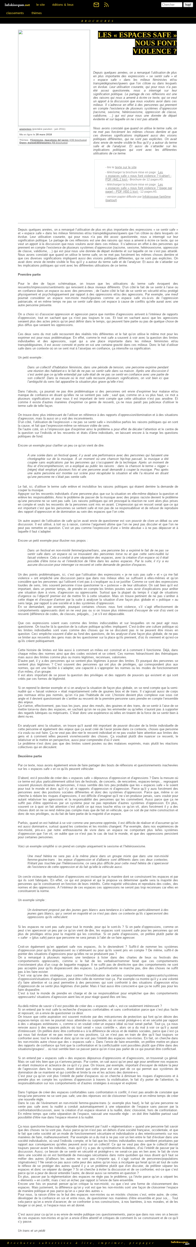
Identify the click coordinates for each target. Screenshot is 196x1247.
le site (40, 4)
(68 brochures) (43, 142)
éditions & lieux (63, 4)
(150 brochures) (58, 140)
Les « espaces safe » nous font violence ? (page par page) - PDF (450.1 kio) (138, 188)
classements (15, 13)
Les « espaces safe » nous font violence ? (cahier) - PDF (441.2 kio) (138, 175)
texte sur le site (125, 167)
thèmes (37, 13)
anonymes (25, 129)
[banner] (17, 4)
